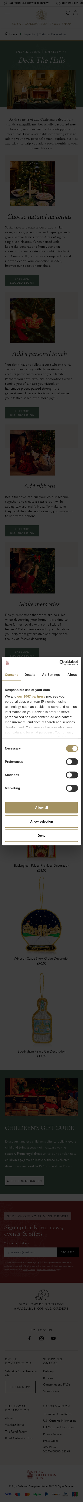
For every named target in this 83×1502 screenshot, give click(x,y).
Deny (41, 835)
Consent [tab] (11, 674)
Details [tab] (30, 674)
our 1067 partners (31, 696)
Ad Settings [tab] (51, 674)
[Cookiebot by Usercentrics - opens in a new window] (59, 663)
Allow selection (41, 821)
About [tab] (72, 674)
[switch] (72, 761)
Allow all (41, 807)
